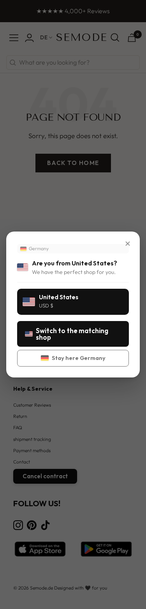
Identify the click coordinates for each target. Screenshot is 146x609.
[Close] (128, 243)
